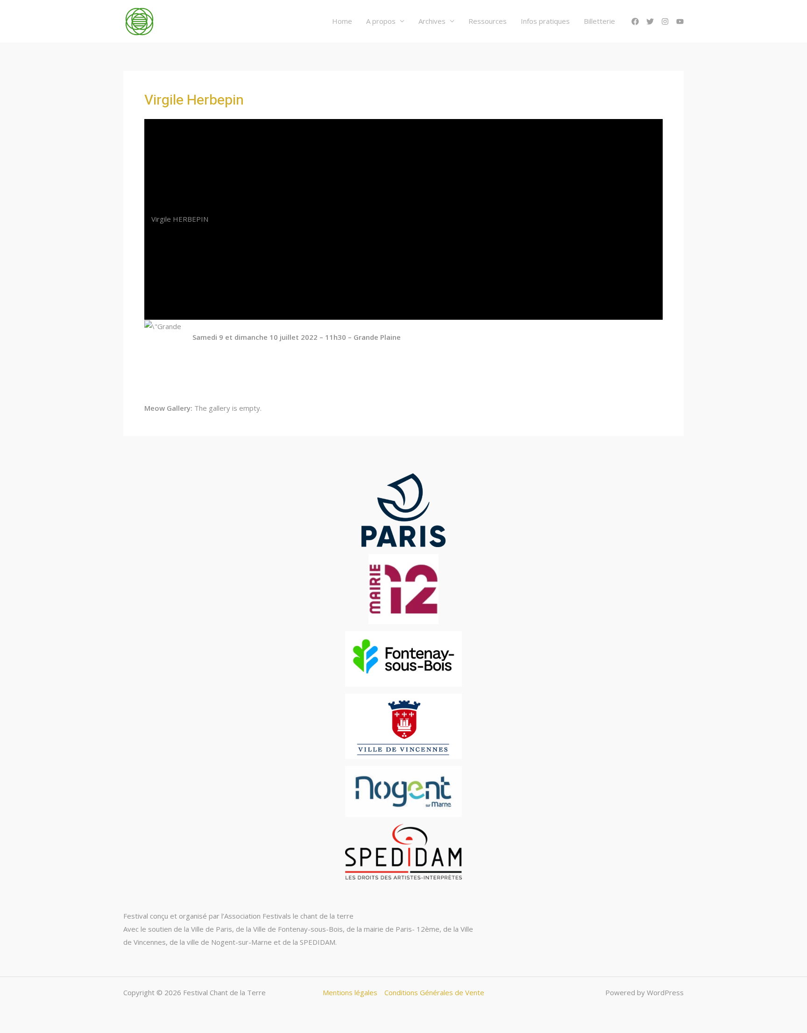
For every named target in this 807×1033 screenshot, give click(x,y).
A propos (381, 21)
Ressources (487, 21)
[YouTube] (680, 21)
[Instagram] (665, 21)
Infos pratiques (545, 21)
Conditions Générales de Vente (434, 992)
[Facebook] (635, 21)
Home (342, 21)
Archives (432, 21)
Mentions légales (350, 992)
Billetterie (599, 21)
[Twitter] (650, 21)
